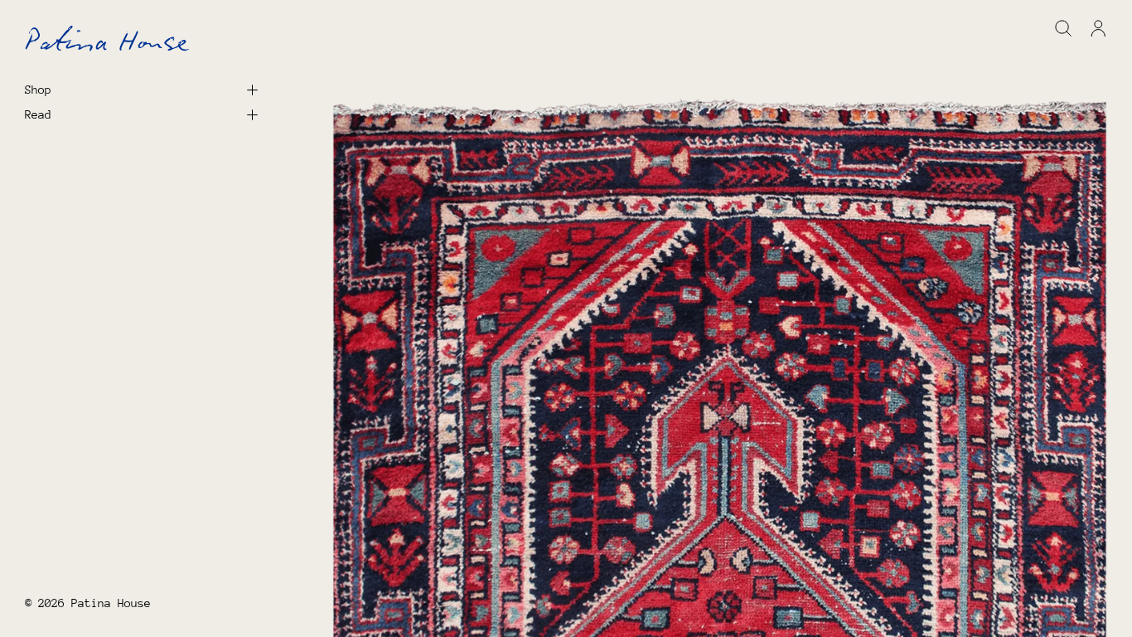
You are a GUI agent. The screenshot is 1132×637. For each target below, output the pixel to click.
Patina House (111, 603)
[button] (1063, 28)
